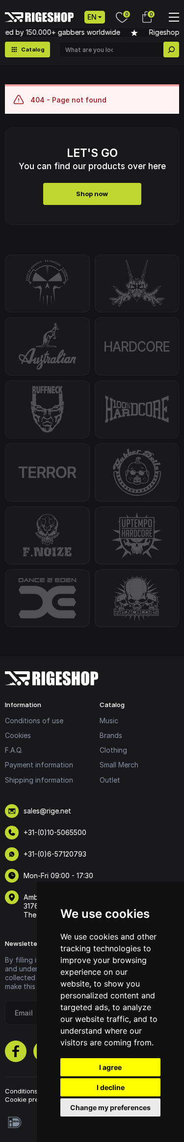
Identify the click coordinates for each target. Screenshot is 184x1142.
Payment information (39, 765)
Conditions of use (34, 720)
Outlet (110, 780)
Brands (111, 735)
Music (109, 720)
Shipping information (39, 780)
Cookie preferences (36, 1099)
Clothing (113, 750)
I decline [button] (111, 1087)
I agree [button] (110, 1067)
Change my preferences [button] (110, 1107)
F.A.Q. (14, 750)
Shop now (92, 194)
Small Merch (119, 765)
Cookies (18, 735)
